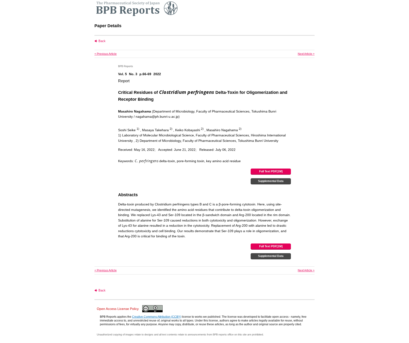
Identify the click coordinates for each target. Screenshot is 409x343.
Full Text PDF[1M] (271, 171)
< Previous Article (105, 54)
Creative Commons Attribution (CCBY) (156, 316)
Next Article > (306, 54)
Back (102, 41)
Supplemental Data (271, 181)
